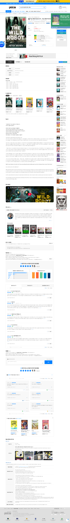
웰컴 (6, 13)
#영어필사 (20, 95)
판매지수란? (45, 23)
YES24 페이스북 (56, 508)
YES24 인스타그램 (58, 508)
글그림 (31, 21)
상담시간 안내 (63, 514)
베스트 (13, 11)
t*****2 (14, 303)
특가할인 (59, 11)
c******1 (58, 186)
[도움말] (31, 30)
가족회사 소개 (63, 508)
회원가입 (56, 3)
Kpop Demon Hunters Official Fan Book (63, 154)
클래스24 (35, 11)
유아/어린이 (15, 13)
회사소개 (5, 508)
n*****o (58, 167)
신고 (21, 292)
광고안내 (29, 508)
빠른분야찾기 (9, 11)
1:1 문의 (27, 466)
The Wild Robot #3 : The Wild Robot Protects (63, 89)
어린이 (20, 13)
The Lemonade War (14, 430)
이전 (9, 288)
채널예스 (27, 11)
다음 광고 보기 (66, 8)
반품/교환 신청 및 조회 (22, 466)
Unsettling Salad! (24, 235)
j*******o (58, 176)
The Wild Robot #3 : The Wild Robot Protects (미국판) (63, 78)
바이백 (20, 11)
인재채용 (8, 508)
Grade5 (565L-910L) (15, 86)
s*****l (49, 411)
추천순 (49, 347)
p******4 (14, 326)
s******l (14, 292)
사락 (29, 11)
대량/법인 (65, 11)
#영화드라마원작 (15, 95)
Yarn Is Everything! (10, 235)
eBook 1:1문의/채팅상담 (61, 513)
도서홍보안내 (25, 508)
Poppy (33, 430)
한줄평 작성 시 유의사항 (51, 359)
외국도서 (10, 13)
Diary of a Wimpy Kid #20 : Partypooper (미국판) (63, 148)
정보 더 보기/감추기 (34, 23)
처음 (7, 288)
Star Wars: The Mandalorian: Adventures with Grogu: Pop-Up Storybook (62, 139)
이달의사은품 (55, 11)
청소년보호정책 (21, 508)
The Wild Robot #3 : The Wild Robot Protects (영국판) (63, 83)
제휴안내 (32, 508)
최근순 (46, 347)
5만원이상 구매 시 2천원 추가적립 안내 (43, 31)
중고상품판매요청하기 (30, 45)
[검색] (44, 7)
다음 (19, 288)
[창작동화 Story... (25, 13)
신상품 (15, 11)
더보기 (65, 66)
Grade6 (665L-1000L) (15, 87)
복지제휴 (35, 508)
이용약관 (11, 508)
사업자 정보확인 (32, 514)
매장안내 (23, 11)
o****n (14, 315)
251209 (58, 178)
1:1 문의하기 (53, 514)
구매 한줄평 (43, 378)
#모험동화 (7, 95)
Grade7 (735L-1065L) (15, 88)
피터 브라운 (29, 21)
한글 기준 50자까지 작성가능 (12, 361)
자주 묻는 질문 (58, 514)
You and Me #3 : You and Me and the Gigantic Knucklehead (29, 109)
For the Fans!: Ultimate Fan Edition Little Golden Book (63, 159)
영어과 (58, 187)
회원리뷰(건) (37, 23)
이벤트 (18, 11)
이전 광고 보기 (65, 8)
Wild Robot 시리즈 (36, 17)
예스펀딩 (32, 11)
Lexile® (10, 86)
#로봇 (11, 95)
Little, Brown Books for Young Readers (39, 21)
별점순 (51, 347)
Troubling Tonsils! (32, 235)
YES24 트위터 (57, 508)
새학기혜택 (47, 11)
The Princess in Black (39, 108)
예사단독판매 (51, 11)
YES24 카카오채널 (54, 508)
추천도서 (62, 11)
